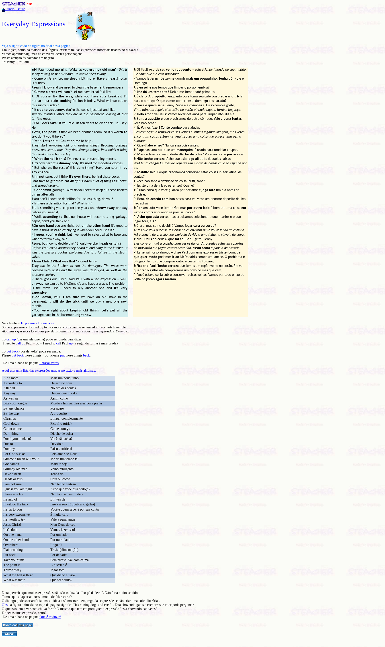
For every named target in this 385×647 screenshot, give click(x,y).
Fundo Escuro (15, 9)
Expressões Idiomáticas (37, 323)
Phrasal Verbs (49, 363)
